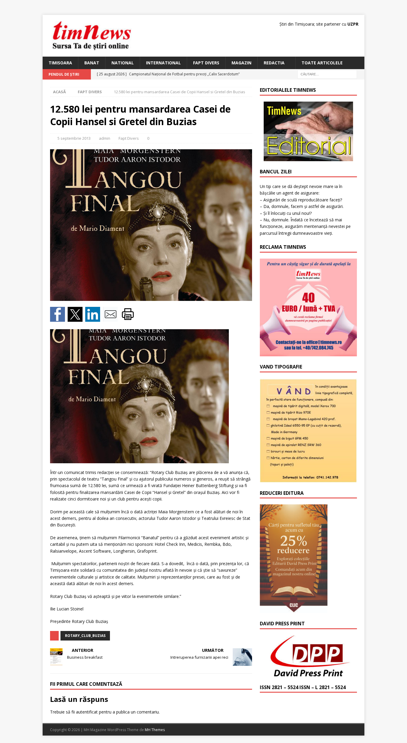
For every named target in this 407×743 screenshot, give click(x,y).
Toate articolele (322, 63)
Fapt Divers (206, 63)
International (163, 63)
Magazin (241, 63)
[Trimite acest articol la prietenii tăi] (111, 318)
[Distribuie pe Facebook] (59, 318)
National (122, 63)
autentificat (87, 712)
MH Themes (155, 729)
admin (104, 138)
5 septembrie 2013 (74, 138)
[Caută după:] (327, 74)
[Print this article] (128, 318)
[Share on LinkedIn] (94, 318)
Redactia (274, 63)
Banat (91, 63)
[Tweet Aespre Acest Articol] (76, 318)
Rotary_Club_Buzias (85, 635)
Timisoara (60, 63)
